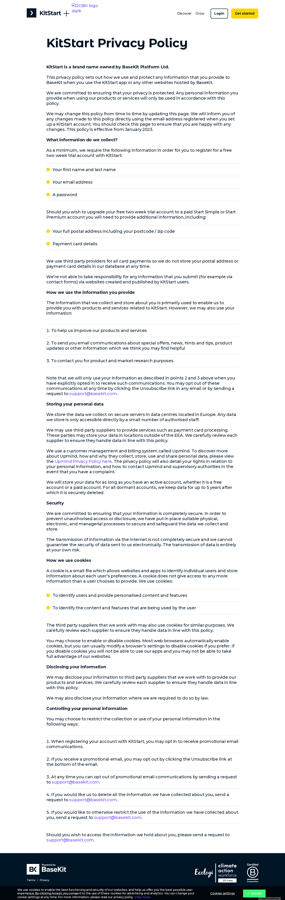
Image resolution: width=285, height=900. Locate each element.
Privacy (44, 880)
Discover (184, 13)
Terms (31, 880)
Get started (245, 13)
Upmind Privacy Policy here (83, 461)
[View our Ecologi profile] (216, 873)
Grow (199, 13)
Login (219, 13)
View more (142, 897)
